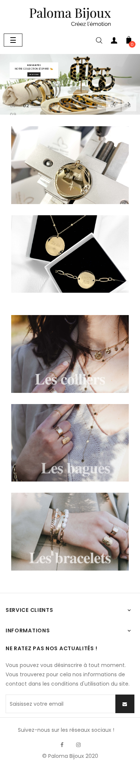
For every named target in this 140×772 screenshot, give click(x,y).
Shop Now (33, 74)
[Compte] (113, 42)
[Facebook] (62, 744)
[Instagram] (78, 744)
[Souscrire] (124, 704)
